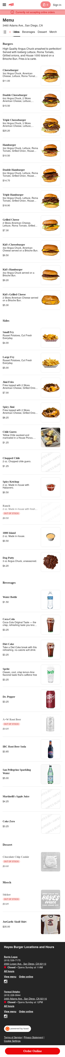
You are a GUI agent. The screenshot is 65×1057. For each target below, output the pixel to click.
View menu (10, 976)
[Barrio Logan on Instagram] (5, 982)
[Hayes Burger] (11, 4)
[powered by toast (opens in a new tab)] (18, 1029)
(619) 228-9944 (12, 995)
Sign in (57, 5)
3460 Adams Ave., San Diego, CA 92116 (25, 998)
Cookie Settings (12, 1041)
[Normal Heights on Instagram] (5, 1017)
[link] (16, 31)
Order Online (32, 1051)
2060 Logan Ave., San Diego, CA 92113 (25, 963)
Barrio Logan (11, 957)
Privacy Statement (33, 1037)
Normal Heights (12, 991)
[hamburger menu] (4, 4)
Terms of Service (13, 1037)
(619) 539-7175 (12, 960)
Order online (26, 976)
